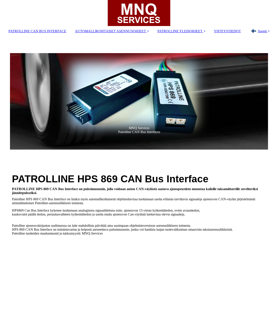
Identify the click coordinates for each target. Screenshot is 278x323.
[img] (139, 13)
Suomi (262, 31)
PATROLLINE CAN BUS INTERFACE (37, 31)
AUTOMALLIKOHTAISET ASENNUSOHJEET (110, 31)
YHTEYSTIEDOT (227, 31)
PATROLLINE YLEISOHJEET (179, 31)
